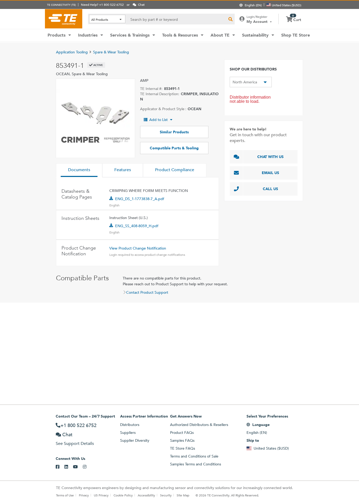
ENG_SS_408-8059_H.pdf (136, 225)
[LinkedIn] (68, 467)
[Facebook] (60, 467)
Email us (270, 172)
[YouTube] (78, 467)
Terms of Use (65, 495)
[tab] (79, 170)
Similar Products (174, 132)
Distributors (129, 424)
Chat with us (270, 156)
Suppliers (128, 432)
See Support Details (75, 443)
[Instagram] (87, 467)
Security (166, 495)
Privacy (84, 495)
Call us (270, 188)
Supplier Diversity (134, 440)
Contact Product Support (147, 292)
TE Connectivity (63, 18)
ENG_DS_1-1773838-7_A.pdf (139, 198)
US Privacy (101, 495)
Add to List (158, 119)
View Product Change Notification (137, 248)
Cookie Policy (123, 495)
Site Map (183, 495)
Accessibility (146, 495)
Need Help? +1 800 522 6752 (102, 4)
